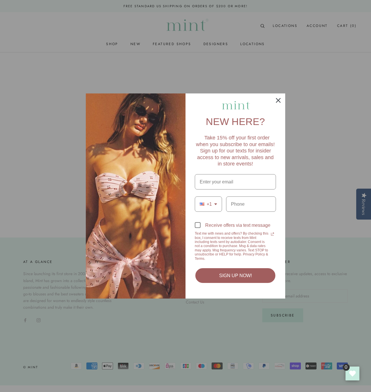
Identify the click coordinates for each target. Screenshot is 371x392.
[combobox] (208, 204)
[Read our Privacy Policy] (272, 234)
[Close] (278, 100)
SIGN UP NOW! (235, 275)
